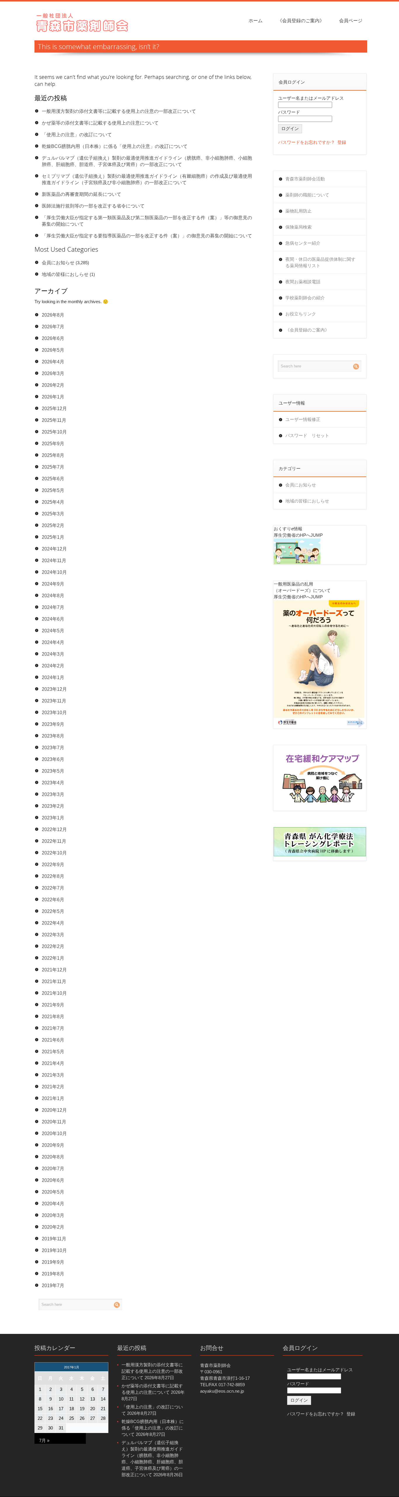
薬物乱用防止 (298, 210)
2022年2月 (53, 946)
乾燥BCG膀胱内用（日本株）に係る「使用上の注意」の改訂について (115, 146)
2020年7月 (53, 1168)
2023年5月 (53, 771)
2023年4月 (53, 782)
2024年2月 (53, 665)
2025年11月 (54, 420)
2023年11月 (54, 700)
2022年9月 (53, 864)
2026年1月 (53, 396)
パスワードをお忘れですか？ (306, 142)
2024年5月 (53, 630)
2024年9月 (53, 583)
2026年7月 (53, 326)
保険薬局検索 (298, 227)
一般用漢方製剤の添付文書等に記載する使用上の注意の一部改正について (119, 111)
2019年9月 (53, 1262)
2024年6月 (53, 619)
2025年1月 (53, 537)
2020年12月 (54, 1110)
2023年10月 (54, 712)
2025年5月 (53, 490)
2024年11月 (54, 560)
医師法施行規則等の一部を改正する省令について (93, 205)
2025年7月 (53, 467)
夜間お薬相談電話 (302, 281)
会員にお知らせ (58, 262)
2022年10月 (54, 852)
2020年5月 (53, 1191)
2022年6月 (53, 899)
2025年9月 (53, 443)
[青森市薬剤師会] (82, 21)
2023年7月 (53, 747)
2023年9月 (53, 724)
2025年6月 (53, 478)
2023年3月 (53, 794)
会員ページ (350, 20)
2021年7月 (53, 1028)
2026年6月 (53, 338)
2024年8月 (53, 595)
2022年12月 (54, 829)
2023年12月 (54, 689)
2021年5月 (53, 1051)
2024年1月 (53, 677)
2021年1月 (53, 1098)
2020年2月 (53, 1227)
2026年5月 (53, 350)
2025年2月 (53, 525)
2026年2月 (53, 385)
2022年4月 (53, 923)
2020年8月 (53, 1156)
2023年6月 (53, 759)
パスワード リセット (307, 435)
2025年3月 (53, 513)
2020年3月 (53, 1215)
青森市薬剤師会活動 (305, 178)
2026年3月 (53, 373)
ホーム (256, 20)
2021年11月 (54, 981)
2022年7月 (53, 887)
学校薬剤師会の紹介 (305, 297)
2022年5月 (53, 911)
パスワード (289, 112)
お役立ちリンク (300, 313)
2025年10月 (54, 431)
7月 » (44, 1440)
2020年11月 (54, 1121)
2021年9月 (53, 1004)
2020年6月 (53, 1180)
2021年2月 (53, 1086)
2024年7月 (53, 607)
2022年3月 (53, 934)
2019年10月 (54, 1250)
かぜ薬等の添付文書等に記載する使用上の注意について (100, 122)
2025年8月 (53, 455)
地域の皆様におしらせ (65, 274)
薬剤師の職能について (307, 194)
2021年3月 (53, 1075)
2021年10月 (54, 993)
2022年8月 (53, 876)
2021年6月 (53, 1039)
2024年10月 (54, 572)
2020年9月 (53, 1145)
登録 (341, 142)
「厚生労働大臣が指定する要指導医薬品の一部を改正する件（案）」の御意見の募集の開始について (147, 235)
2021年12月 (54, 969)
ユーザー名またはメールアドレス (311, 98)
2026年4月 (53, 361)
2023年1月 (53, 817)
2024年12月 (54, 548)
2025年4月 (53, 502)
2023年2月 (53, 806)
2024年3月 (53, 654)
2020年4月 (53, 1203)
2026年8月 (53, 314)
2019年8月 (53, 1273)
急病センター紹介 (302, 243)
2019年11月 (54, 1238)
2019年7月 (53, 1285)
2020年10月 (54, 1133)
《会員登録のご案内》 (300, 20)
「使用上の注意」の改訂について (77, 134)
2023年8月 (53, 735)
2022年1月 (53, 958)
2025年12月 (54, 408)
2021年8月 (53, 1016)
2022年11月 (54, 841)
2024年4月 (53, 642)
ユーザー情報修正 (302, 419)
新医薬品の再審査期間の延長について (81, 194)
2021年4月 (53, 1063)
